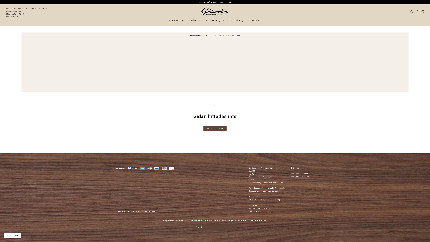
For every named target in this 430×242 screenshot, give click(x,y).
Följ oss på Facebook (300, 176)
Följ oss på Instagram (300, 173)
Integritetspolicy (150, 211)
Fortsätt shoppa (215, 128)
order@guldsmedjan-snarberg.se (269, 183)
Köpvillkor (120, 211)
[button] (411, 11)
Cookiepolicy (133, 211)
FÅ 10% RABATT (12, 236)
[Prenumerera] (234, 227)
